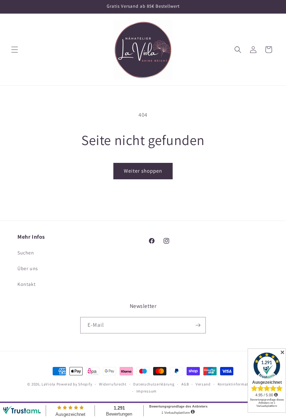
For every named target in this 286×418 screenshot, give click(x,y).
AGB (185, 384)
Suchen (25, 253)
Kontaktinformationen (238, 384)
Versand (203, 384)
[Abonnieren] (197, 325)
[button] (14, 49)
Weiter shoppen (143, 170)
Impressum (146, 391)
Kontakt (26, 284)
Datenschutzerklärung (153, 384)
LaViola (48, 384)
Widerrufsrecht (113, 384)
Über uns (27, 268)
